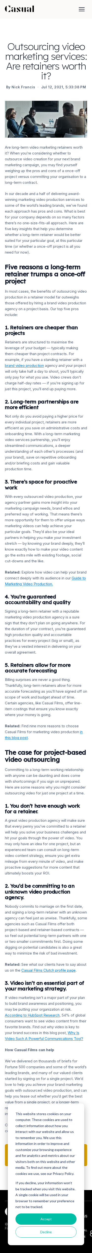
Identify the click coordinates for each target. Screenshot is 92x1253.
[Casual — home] (19, 9)
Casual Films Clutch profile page (48, 970)
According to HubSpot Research (32, 1015)
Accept (46, 1219)
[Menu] (81, 9)
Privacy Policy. (63, 1173)
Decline (46, 1232)
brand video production (24, 365)
